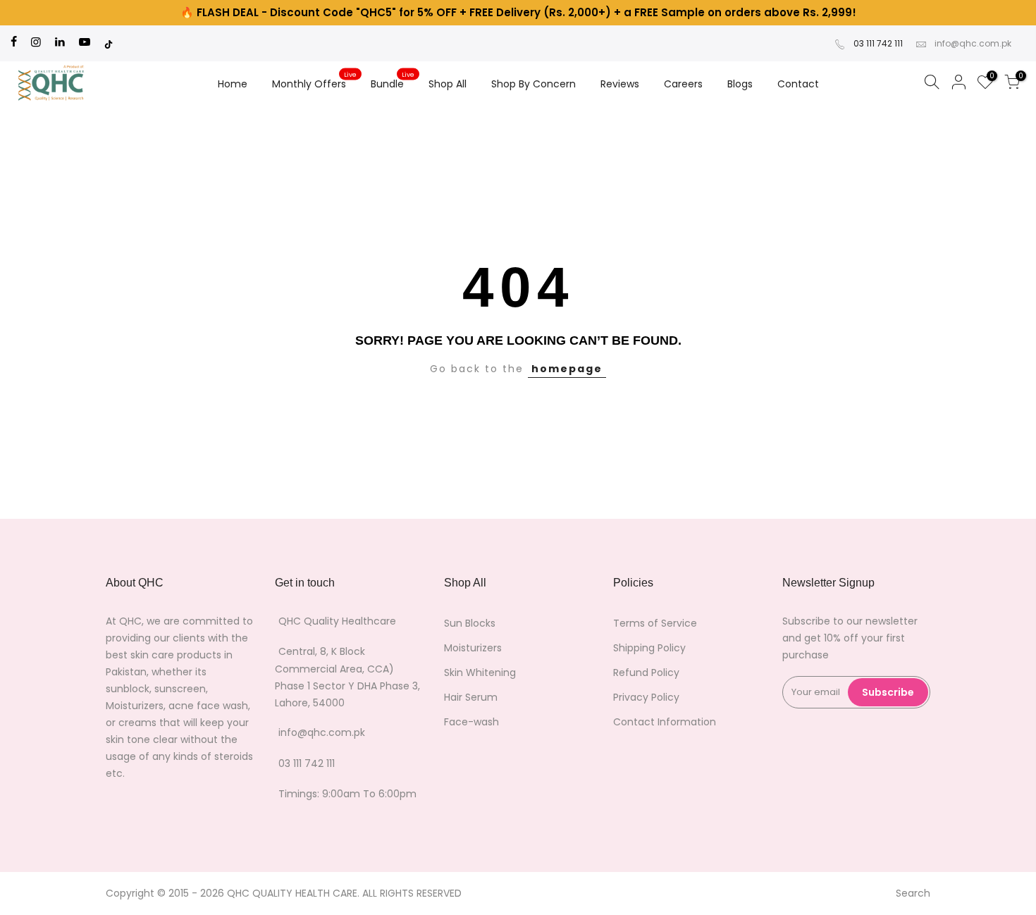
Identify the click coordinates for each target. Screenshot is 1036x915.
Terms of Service (655, 623)
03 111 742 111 (878, 43)
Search (913, 893)
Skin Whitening (480, 672)
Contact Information (664, 722)
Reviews (619, 84)
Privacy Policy (646, 697)
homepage (567, 369)
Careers (683, 84)
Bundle (393, 81)
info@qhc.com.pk (973, 43)
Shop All (447, 84)
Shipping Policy (649, 648)
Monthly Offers (314, 81)
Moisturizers (473, 648)
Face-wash (471, 722)
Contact (798, 84)
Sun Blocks (469, 623)
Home (232, 84)
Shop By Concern (533, 84)
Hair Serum (471, 697)
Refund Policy (646, 672)
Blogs (740, 84)
